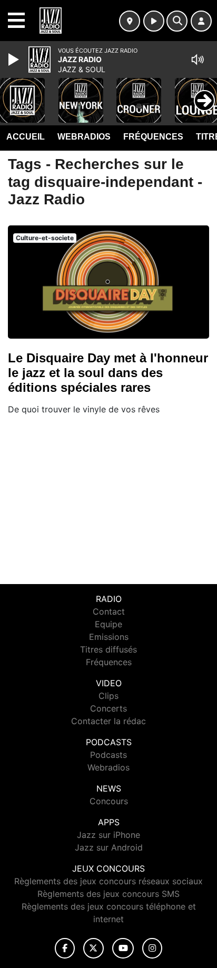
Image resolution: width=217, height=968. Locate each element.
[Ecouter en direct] (153, 21)
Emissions (109, 636)
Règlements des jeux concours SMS (108, 893)
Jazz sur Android (109, 847)
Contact (109, 611)
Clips (108, 695)
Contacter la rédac (108, 721)
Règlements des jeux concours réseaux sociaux (108, 881)
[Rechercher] (177, 21)
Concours (109, 801)
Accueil (25, 136)
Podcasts (108, 754)
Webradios (84, 136)
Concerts (108, 708)
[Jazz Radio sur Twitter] (93, 948)
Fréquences (153, 136)
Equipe (108, 624)
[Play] (14, 59)
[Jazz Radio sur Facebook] (65, 948)
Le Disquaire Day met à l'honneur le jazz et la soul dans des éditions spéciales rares (108, 372)
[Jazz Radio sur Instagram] (152, 948)
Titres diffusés (108, 649)
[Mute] (197, 59)
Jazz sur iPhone (108, 834)
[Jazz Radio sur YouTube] (123, 948)
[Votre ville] (129, 21)
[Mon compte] (201, 21)
